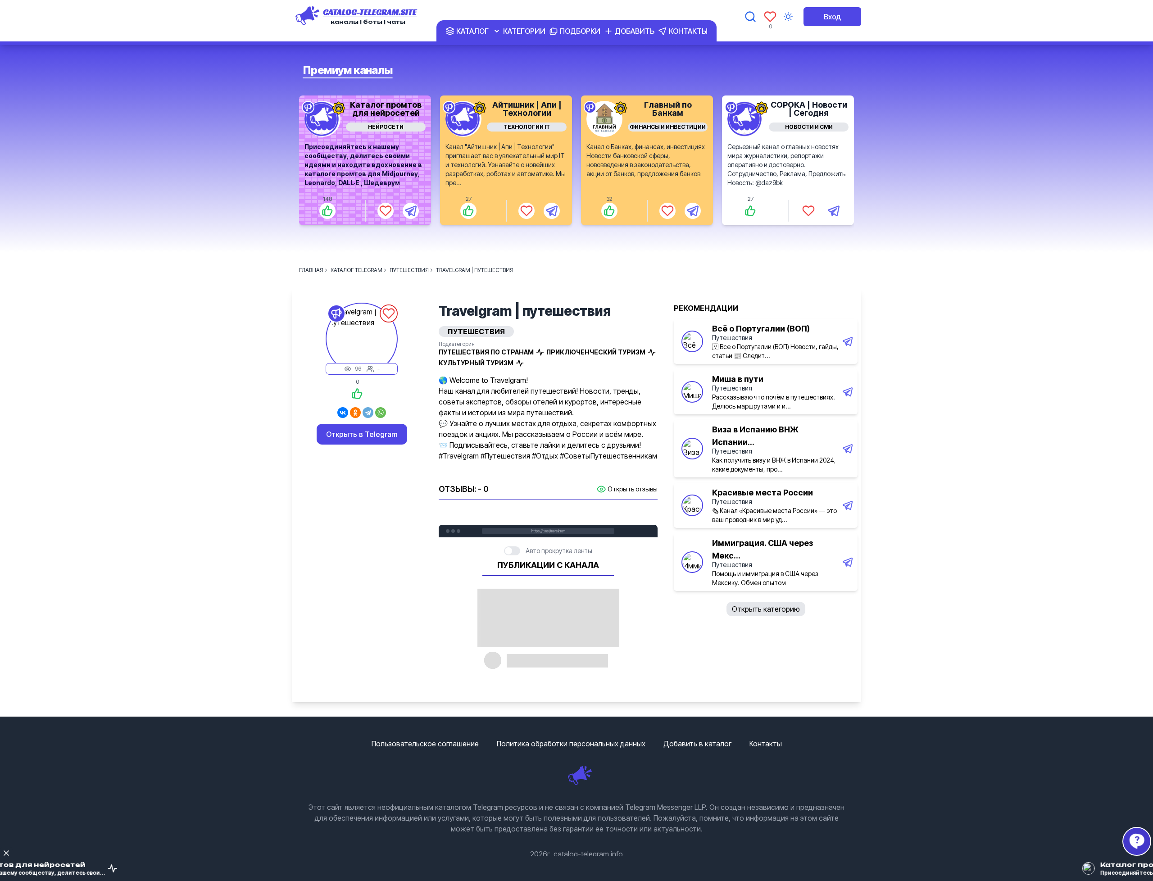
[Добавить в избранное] (385, 211)
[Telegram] (368, 412)
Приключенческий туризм (595, 352)
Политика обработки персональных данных (571, 743)
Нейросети (386, 126)
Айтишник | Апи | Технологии (527, 109)
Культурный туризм (476, 363)
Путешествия (732, 337)
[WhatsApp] (380, 412)
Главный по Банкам (668, 109)
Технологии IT (527, 126)
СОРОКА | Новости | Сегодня (809, 109)
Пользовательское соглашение (425, 743)
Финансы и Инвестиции (668, 126)
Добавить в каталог (697, 743)
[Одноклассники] (355, 412)
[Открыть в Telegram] (411, 211)
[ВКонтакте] (342, 412)
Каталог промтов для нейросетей (386, 109)
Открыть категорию (766, 608)
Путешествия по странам (486, 352)
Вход (832, 16)
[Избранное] (770, 16)
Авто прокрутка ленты (559, 550)
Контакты (765, 743)
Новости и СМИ (809, 126)
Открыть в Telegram (362, 434)
